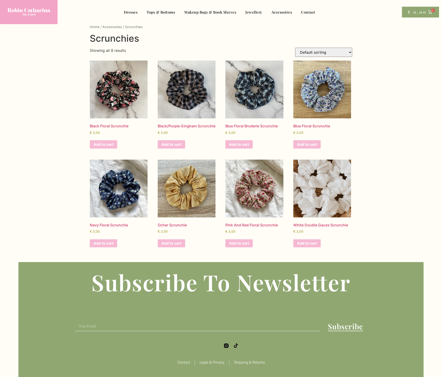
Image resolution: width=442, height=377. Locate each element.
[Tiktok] (236, 345)
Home (94, 27)
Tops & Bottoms (161, 12)
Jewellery (253, 12)
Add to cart (103, 144)
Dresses (131, 12)
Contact (308, 12)
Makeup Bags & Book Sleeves (210, 12)
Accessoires (281, 12)
